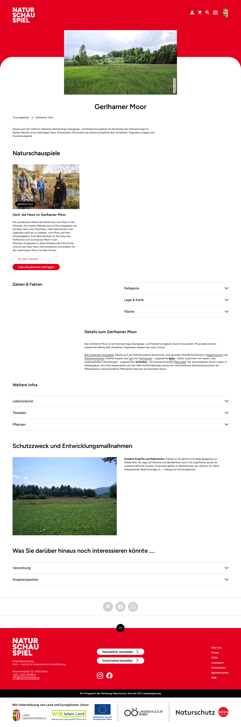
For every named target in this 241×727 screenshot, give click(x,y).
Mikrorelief (180, 361)
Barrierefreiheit (219, 672)
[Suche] (207, 13)
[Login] (192, 13)
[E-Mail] (108, 607)
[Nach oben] (120, 628)
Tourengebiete (21, 117)
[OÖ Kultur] (143, 712)
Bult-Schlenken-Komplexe (99, 354)
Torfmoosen (145, 358)
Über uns (216, 647)
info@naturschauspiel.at (26, 677)
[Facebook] (120, 607)
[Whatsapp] (133, 607)
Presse (215, 652)
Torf (131, 358)
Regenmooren (215, 354)
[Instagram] (100, 676)
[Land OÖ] (62, 712)
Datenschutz (218, 667)
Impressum (217, 662)
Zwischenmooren (94, 358)
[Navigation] (215, 12)
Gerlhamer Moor (44, 117)
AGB (213, 677)
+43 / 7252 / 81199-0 (24, 674)
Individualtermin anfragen (36, 267)
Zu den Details (28, 259)
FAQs (214, 657)
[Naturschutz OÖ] (201, 712)
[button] (176, 288)
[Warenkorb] (200, 13)
